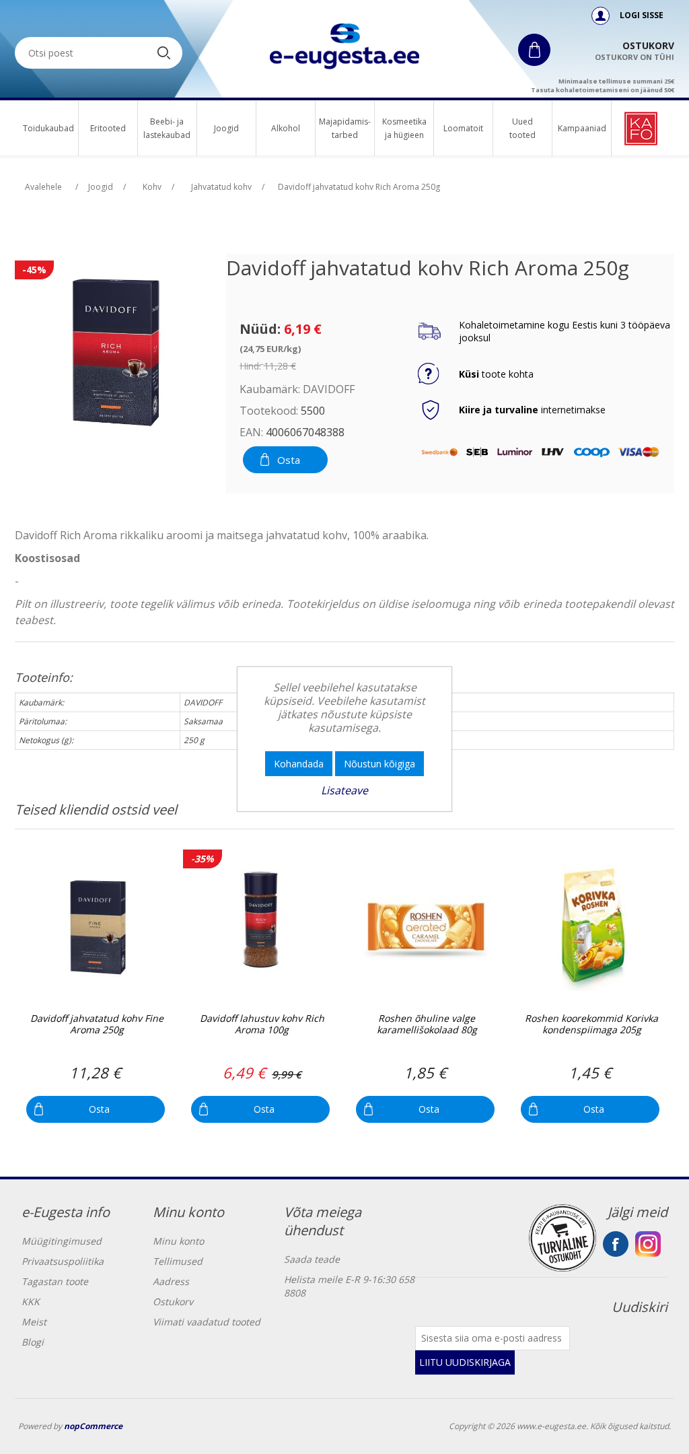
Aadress (171, 1281)
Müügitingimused (62, 1241)
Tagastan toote (55, 1281)
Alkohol (285, 128)
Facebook (615, 1244)
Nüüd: (260, 329)
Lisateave (344, 790)
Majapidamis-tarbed (345, 128)
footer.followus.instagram (648, 1244)
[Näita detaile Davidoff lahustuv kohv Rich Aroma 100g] (261, 928)
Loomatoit (463, 128)
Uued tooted (522, 128)
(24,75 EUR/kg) (270, 349)
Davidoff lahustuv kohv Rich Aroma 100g (262, 1024)
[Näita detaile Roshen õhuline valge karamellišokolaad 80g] (426, 928)
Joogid (226, 128)
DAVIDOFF (329, 389)
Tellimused (178, 1261)
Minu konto (178, 1241)
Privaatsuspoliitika (63, 1261)
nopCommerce (93, 1426)
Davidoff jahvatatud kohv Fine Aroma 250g (97, 1024)
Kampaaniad (582, 128)
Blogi (33, 1342)
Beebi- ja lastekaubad (167, 128)
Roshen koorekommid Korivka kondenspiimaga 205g (591, 1024)
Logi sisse (640, 15)
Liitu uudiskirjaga (465, 1362)
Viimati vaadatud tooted (206, 1321)
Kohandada (299, 763)
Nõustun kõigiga (379, 763)
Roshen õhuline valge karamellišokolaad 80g (427, 1024)
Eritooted (108, 128)
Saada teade (312, 1259)
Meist (34, 1321)
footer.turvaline (562, 1238)
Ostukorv (173, 1301)
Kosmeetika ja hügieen (404, 128)
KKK (31, 1301)
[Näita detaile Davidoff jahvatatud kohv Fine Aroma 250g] (96, 928)
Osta (288, 459)
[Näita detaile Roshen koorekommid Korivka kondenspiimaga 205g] (591, 928)
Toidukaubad (48, 128)
